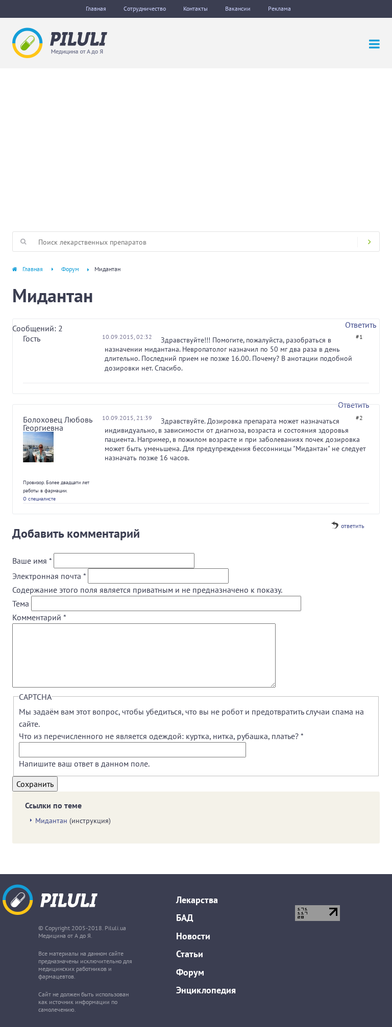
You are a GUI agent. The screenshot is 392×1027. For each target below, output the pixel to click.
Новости (193, 936)
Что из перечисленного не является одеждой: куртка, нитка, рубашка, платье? (161, 736)
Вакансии (238, 8)
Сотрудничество (145, 8)
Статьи (189, 954)
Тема (21, 603)
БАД (184, 918)
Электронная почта (49, 576)
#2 (359, 418)
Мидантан (51, 820)
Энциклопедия (206, 990)
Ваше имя (32, 561)
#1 (359, 336)
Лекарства (197, 900)
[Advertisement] (196, 144)
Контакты (195, 8)
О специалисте (39, 498)
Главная (96, 8)
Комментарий (39, 617)
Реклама (279, 8)
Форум (70, 269)
